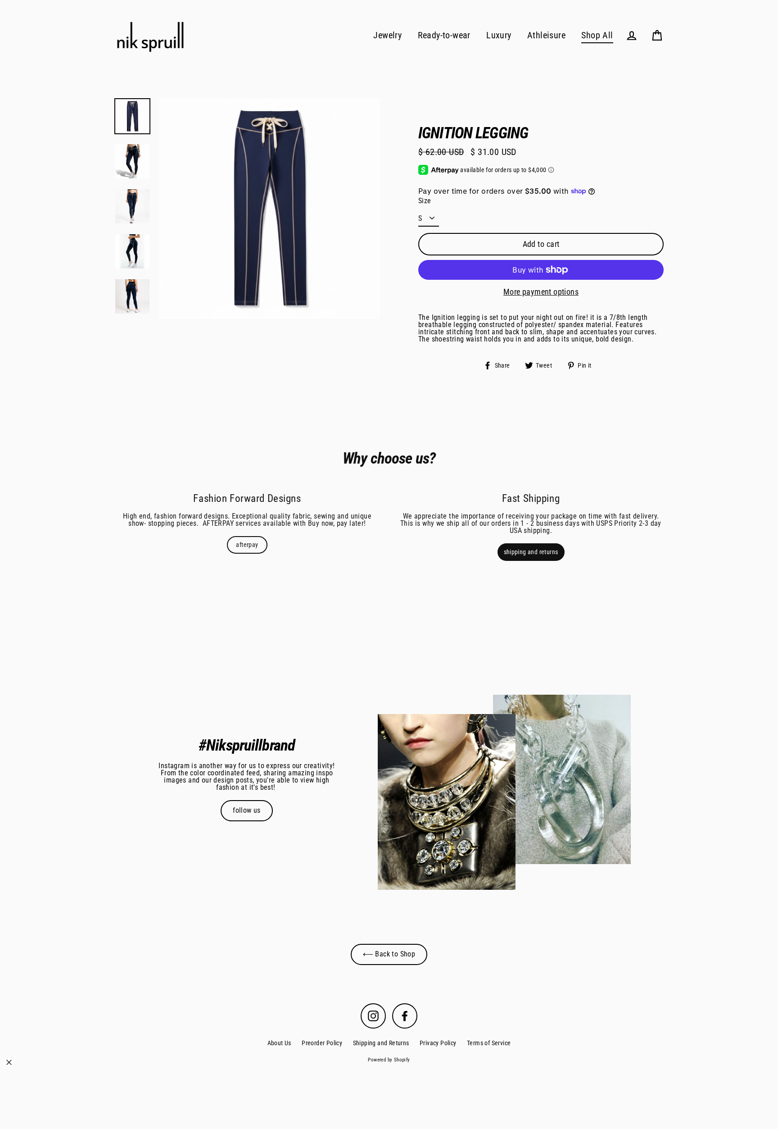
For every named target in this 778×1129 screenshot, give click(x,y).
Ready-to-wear (444, 35)
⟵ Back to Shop (389, 954)
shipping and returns (531, 551)
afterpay (247, 544)
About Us (279, 1043)
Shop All (597, 35)
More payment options (541, 292)
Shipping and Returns (381, 1043)
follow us (247, 810)
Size (424, 201)
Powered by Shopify (389, 1060)
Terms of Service (489, 1043)
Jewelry (387, 35)
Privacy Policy (438, 1043)
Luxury (498, 35)
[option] (269, 208)
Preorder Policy (322, 1043)
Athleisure (546, 35)
